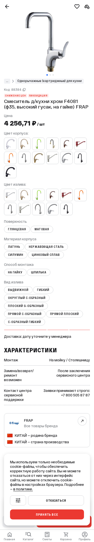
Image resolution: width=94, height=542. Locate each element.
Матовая (42, 229)
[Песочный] (38, 158)
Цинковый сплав (46, 255)
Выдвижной (18, 290)
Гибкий (43, 290)
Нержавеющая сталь (46, 247)
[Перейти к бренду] (82, 421)
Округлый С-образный (27, 298)
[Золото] (52, 144)
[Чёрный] (80, 158)
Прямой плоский (64, 314)
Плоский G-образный (26, 306)
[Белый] (10, 144)
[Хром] (66, 158)
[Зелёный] (38, 144)
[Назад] (7, 7)
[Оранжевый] (10, 158)
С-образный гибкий (24, 322)
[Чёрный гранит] (10, 172)
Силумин (15, 255)
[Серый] (38, 209)
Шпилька (39, 272)
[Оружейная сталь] (24, 158)
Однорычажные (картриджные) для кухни (49, 81)
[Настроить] (18, 500)
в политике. (23, 489)
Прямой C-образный (25, 314)
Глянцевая (17, 229)
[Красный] (80, 144)
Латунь (14, 247)
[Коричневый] (66, 144)
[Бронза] (24, 144)
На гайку (15, 272)
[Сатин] (52, 158)
